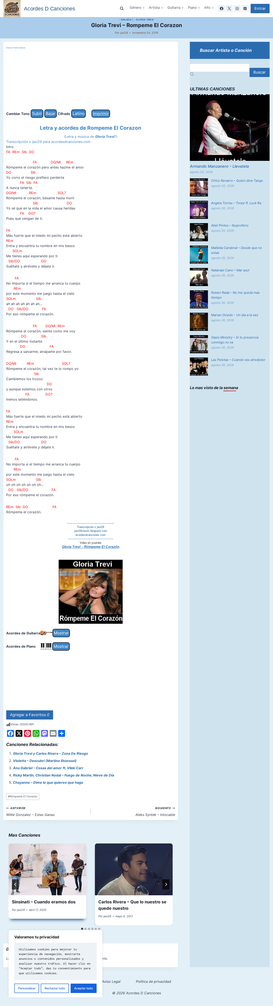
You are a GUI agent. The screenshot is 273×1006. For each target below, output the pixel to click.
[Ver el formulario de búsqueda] (122, 8)
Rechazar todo (55, 988)
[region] (55, 963)
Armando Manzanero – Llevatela (219, 166)
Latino (78, 113)
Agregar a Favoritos (29, 714)
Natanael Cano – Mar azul (230, 270)
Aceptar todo (83, 988)
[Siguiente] (166, 884)
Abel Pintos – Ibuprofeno (229, 225)
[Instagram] (237, 8)
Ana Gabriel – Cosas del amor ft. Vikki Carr (48, 768)
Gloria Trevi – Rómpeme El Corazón (90, 547)
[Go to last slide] (15, 884)
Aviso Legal (111, 981)
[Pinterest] (245, 8)
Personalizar (26, 988)
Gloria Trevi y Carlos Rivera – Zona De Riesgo (50, 753)
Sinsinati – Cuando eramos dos (44, 901)
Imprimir (101, 113)
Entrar (260, 8)
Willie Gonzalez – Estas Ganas (30, 812)
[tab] (82, 929)
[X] (229, 8)
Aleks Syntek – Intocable (155, 812)
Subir (37, 113)
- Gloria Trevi (144, 19)
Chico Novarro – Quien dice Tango (237, 181)
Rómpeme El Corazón (22, 796)
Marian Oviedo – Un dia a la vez (234, 315)
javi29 (124, 32)
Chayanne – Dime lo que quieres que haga (48, 782)
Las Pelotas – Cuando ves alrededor (238, 360)
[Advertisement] (90, 79)
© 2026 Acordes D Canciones (136, 993)
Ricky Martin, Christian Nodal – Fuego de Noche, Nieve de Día (63, 775)
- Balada (125, 19)
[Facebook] (221, 8)
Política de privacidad (153, 981)
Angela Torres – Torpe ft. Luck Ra (236, 203)
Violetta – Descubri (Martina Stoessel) (45, 761)
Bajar (50, 113)
